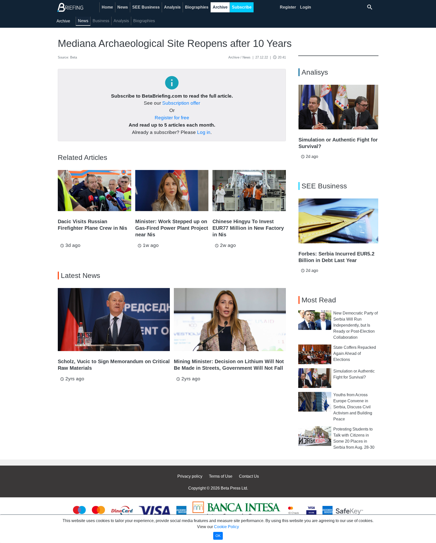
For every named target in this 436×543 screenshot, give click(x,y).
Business (101, 21)
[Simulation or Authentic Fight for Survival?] (338, 107)
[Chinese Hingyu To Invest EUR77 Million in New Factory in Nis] (249, 190)
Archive (220, 7)
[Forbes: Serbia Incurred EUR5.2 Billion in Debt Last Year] (338, 220)
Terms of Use (220, 476)
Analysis (172, 7)
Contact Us (249, 476)
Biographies (196, 7)
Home (107, 7)
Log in (203, 132)
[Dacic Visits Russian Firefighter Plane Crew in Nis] (94, 190)
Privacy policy (189, 476)
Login (305, 7)
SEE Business (146, 7)
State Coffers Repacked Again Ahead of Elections (354, 353)
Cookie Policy (226, 527)
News (122, 7)
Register (288, 7)
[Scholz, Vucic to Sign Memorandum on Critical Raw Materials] (114, 319)
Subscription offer (181, 103)
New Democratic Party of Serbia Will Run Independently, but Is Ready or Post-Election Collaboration (355, 325)
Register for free (172, 117)
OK (218, 536)
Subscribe (242, 7)
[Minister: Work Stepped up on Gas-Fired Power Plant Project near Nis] (172, 190)
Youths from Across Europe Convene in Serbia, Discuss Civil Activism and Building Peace (352, 407)
